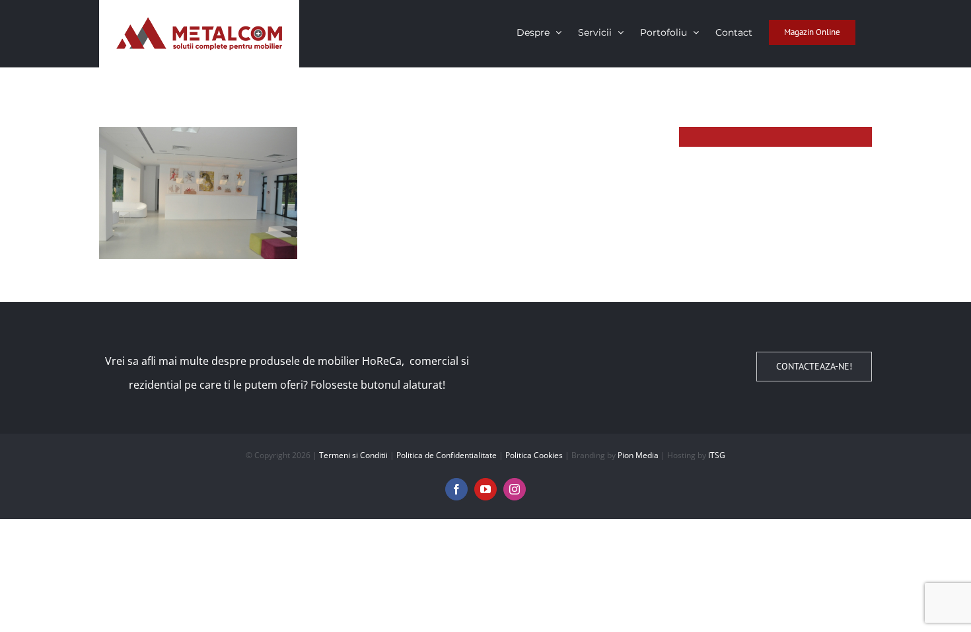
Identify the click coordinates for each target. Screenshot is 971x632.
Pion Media (638, 455)
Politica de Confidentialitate (446, 455)
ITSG (716, 455)
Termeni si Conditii (353, 455)
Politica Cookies (534, 455)
